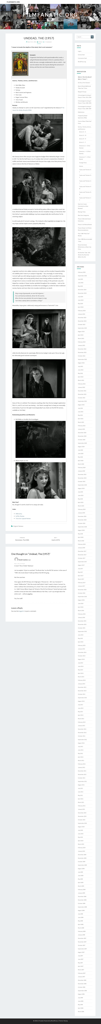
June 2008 (80, 917)
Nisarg (66, 1021)
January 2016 (81, 617)
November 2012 (82, 732)
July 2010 (80, 830)
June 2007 (80, 959)
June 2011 (80, 792)
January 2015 (81, 649)
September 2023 (82, 328)
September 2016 (82, 596)
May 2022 (80, 373)
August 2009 (81, 868)
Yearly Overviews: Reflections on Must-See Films (84, 247)
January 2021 (81, 429)
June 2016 (80, 603)
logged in (21, 611)
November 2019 (82, 478)
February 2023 (81, 342)
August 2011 (81, 785)
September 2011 (82, 781)
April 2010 (80, 840)
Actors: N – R (82, 139)
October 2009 (81, 861)
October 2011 (81, 778)
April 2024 (80, 307)
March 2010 (81, 844)
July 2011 (80, 788)
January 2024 (81, 314)
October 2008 (81, 903)
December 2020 (82, 432)
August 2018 (81, 530)
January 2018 (81, 547)
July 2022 (80, 366)
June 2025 (80, 282)
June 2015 (80, 635)
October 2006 (81, 987)
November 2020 (82, 436)
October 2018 (81, 523)
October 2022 (81, 356)
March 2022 (81, 380)
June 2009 (80, 875)
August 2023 (81, 331)
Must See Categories (83, 215)
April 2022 (80, 377)
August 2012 (81, 743)
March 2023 (81, 338)
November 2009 (82, 858)
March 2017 (81, 579)
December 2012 (82, 729)
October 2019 (81, 481)
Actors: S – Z (82, 142)
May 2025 (80, 286)
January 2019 (81, 513)
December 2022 (82, 349)
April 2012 (80, 757)
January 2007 (81, 976)
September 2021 (82, 401)
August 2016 (81, 600)
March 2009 (81, 886)
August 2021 (81, 405)
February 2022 (81, 384)
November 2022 (82, 352)
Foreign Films (83, 162)
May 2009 (80, 879)
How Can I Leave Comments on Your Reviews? (83, 206)
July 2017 (80, 568)
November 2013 (82, 690)
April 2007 (80, 966)
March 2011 (81, 802)
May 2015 (80, 638)
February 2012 (81, 764)
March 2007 (81, 969)
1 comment (48, 42)
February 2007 (81, 973)
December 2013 (82, 687)
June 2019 (80, 495)
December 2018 (82, 516)
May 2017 (80, 572)
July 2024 (80, 296)
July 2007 (80, 956)
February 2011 (81, 806)
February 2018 (81, 544)
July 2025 (80, 279)
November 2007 (82, 942)
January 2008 (81, 935)
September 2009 (82, 865)
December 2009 (82, 854)
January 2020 (81, 471)
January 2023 (81, 345)
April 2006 (80, 1008)
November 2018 (82, 520)
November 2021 (82, 394)
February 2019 (81, 509)
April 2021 (80, 418)
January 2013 (81, 725)
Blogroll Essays (82, 92)
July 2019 (80, 492)
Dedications (81, 112)
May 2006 (80, 1004)
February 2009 (81, 889)
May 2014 (80, 670)
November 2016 (82, 589)
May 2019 (80, 499)
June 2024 (80, 300)
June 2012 (80, 750)
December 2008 (82, 896)
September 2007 (82, 949)
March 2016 (81, 610)
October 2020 (81, 439)
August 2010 (81, 826)
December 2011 (82, 771)
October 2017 (81, 558)
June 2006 (80, 1001)
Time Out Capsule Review (23, 518)
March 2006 (81, 1011)
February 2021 (81, 425)
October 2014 (81, 656)
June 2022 (80, 370)
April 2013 (80, 715)
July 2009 (80, 872)
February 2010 (81, 847)
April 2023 (80, 335)
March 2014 (81, 677)
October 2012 (81, 736)
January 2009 (81, 893)
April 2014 (80, 673)
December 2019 (82, 474)
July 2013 (80, 704)
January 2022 (81, 387)
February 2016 (81, 614)
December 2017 (82, 551)
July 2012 (80, 746)
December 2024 (82, 289)
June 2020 (80, 453)
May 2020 (80, 457)
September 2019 (82, 485)
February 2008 (81, 931)
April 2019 (80, 502)
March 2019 (81, 506)
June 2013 (80, 708)
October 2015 (81, 628)
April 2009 (80, 882)
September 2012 (82, 739)
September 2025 (82, 275)
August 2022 (81, 363)
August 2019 (81, 488)
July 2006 (80, 997)
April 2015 (80, 642)
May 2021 (80, 415)
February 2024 (81, 310)
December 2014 (82, 652)
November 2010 (82, 816)
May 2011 (80, 795)
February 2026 (81, 272)
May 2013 (80, 711)
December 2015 (82, 621)
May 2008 (80, 921)
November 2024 (82, 293)
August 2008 (81, 910)
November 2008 (82, 900)
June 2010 (80, 833)
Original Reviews (18, 526)
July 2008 (80, 914)
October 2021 (81, 398)
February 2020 (81, 467)
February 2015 (81, 645)
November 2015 (82, 624)
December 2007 (82, 938)
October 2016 (81, 593)
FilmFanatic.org (13, 2)
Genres (81, 166)
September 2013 (82, 697)
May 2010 (80, 837)
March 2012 (81, 760)
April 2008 (80, 924)
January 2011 (81, 809)
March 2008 (81, 928)
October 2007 (81, 945)
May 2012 (80, 753)
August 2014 (81, 659)
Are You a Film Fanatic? (84, 82)
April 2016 (80, 607)
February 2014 (81, 680)
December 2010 (82, 813)
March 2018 (81, 541)
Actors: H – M (82, 135)
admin (41, 42)
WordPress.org (82, 61)
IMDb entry (19, 514)
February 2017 (81, 582)
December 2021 (82, 391)
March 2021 (81, 422)
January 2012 (81, 767)
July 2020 (80, 450)
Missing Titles (82, 212)
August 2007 (81, 952)
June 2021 (80, 411)
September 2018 (82, 527)
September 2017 (82, 561)
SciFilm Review (20, 516)
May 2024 (80, 303)
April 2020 (80, 460)
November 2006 (82, 983)
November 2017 (82, 554)
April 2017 (80, 575)
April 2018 (80, 537)
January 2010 (81, 851)
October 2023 (81, 324)
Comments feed (82, 58)
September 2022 (82, 359)
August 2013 (81, 701)
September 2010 (82, 823)
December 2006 (82, 980)
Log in (79, 51)
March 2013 (81, 718)
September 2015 (82, 631)
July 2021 (80, 408)
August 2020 (81, 446)
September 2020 (82, 443)
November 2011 (82, 774)
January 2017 (81, 586)
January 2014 (81, 684)
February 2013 (81, 722)
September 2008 (82, 907)
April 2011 (80, 799)
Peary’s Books (85, 224)
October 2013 (81, 694)
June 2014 (80, 666)
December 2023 (82, 317)
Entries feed (81, 54)
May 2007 (80, 963)
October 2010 (81, 820)
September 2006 (82, 990)
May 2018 (80, 534)
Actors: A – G (82, 132)
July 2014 (80, 663)
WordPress (54, 1021)
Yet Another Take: (84, 255)
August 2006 (81, 994)
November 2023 (82, 321)
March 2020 (81, 464)
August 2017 (81, 565)
